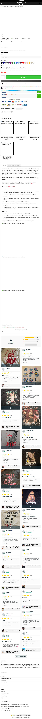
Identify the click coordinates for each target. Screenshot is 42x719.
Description (4, 165)
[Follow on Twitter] (20, 0)
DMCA (2, 698)
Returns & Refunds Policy (6, 678)
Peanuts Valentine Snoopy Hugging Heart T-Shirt (7, 158)
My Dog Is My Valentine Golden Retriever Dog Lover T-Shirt (21, 137)
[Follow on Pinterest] (22, 0)
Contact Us (3, 691)
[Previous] (3, 21)
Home (2, 47)
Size (2, 65)
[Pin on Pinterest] (10, 112)
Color (2, 60)
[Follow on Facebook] (18, 0)
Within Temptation (19, 108)
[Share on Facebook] (4, 112)
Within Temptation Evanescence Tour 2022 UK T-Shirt (14, 327)
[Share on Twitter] (6, 112)
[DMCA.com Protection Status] (15, 715)
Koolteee (31, 183)
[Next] (39, 21)
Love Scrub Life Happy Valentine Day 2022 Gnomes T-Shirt (35, 137)
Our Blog (2, 689)
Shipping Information (5, 693)
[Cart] (40, 3)
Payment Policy (4, 696)
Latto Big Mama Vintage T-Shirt (32, 526)
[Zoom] (2, 35)
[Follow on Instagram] (19, 0)
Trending (6, 47)
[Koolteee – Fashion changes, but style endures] (21, 3)
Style (2, 54)
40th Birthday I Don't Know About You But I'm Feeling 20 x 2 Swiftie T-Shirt (12, 547)
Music (10, 47)
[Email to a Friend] (8, 112)
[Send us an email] (21, 0)
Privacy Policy (3, 680)
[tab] (4, 165)
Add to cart (23, 77)
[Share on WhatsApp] (2, 112)
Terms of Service (4, 682)
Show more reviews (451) (21, 656)
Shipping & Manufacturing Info (14, 165)
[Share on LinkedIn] (12, 112)
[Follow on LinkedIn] (23, 0)
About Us (2, 676)
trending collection (17, 171)
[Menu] (1, 3)
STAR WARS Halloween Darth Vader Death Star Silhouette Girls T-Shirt (7, 137)
